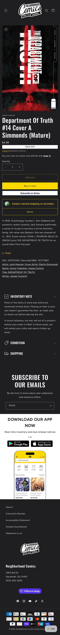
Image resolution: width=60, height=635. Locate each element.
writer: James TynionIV (14, 276)
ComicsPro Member (15, 513)
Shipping (5, 151)
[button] (6, 10)
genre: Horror (9, 268)
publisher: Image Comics (30, 268)
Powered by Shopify (43, 629)
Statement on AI (14, 533)
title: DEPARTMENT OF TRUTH (18, 272)
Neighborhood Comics (25, 629)
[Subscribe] (50, 406)
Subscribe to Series (30, 193)
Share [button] (8, 253)
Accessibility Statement (18, 520)
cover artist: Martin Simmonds (41, 264)
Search (9, 507)
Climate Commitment (16, 527)
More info (30, 211)
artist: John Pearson (13, 264)
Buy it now (30, 186)
